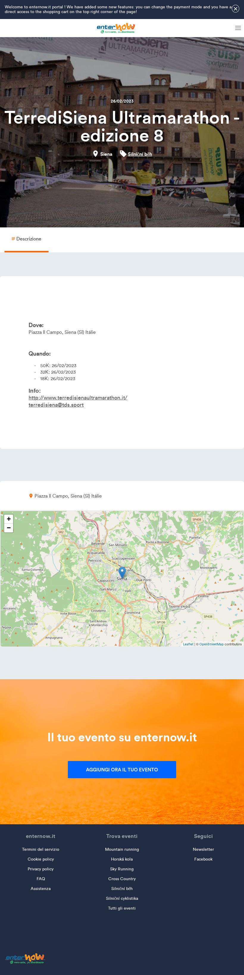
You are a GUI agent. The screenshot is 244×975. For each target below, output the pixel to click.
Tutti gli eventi (122, 908)
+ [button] (9, 519)
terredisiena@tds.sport (56, 405)
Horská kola (122, 859)
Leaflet (188, 644)
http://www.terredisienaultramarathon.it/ (78, 397)
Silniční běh (140, 154)
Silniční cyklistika (122, 898)
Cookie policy (41, 859)
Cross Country (122, 878)
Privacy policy (41, 869)
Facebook (203, 859)
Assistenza (41, 888)
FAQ (41, 878)
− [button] (9, 527)
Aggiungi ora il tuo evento (122, 770)
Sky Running (122, 869)
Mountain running (122, 849)
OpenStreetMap (211, 644)
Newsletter (203, 849)
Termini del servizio (40, 849)
